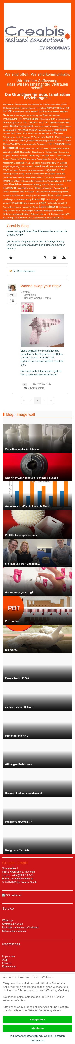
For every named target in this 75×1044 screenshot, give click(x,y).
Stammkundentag (42, 210)
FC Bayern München (43, 188)
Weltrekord (60, 177)
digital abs (60, 174)
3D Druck (35, 137)
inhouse (34, 111)
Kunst (31, 191)
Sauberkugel (52, 199)
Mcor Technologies (24, 210)
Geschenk (19, 163)
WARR (13, 144)
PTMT (6, 170)
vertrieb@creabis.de (22, 878)
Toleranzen (27, 207)
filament (23, 217)
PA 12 (27, 163)
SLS (51, 133)
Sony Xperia (31, 196)
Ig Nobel (67, 195)
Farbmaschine (58, 214)
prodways (8, 199)
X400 (5, 126)
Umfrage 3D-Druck (12, 923)
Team (52, 184)
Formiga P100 (12, 217)
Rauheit (65, 123)
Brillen (42, 202)
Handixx (64, 111)
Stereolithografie (34, 115)
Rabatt (65, 192)
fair (41, 104)
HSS (22, 166)
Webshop (7, 920)
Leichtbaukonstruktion (34, 174)
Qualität (29, 140)
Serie (6, 115)
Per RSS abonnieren (23, 271)
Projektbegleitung (11, 166)
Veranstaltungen (55, 181)
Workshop (8, 152)
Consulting (42, 159)
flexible (37, 133)
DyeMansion (64, 207)
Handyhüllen (55, 148)
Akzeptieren (37, 1019)
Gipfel (46, 126)
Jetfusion (60, 184)
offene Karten (14, 207)
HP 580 (22, 159)
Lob (48, 214)
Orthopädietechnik (11, 108)
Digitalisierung (38, 152)
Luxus (42, 137)
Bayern (46, 148)
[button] (45, 257)
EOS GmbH (16, 133)
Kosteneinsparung (22, 199)
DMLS (31, 133)
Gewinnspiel (59, 129)
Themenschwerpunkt (27, 144)
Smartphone (63, 152)
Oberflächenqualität (21, 126)
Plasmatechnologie (21, 177)
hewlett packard (10, 174)
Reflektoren (27, 188)
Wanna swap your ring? (41, 286)
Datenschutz (9, 966)
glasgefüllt (7, 177)
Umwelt (37, 166)
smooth (45, 184)
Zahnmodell (18, 111)
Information (55, 195)
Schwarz (23, 170)
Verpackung (33, 155)
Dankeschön (41, 181)
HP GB (39, 148)
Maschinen (8, 163)
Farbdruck (59, 144)
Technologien (21, 104)
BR (11, 115)
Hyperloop (38, 126)
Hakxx (43, 214)
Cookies (6, 963)
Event (30, 218)
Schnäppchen (9, 137)
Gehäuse (60, 140)
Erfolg (21, 174)
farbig (68, 144)
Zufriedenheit (40, 217)
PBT (51, 144)
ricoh (5, 184)
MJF (41, 123)
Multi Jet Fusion (11, 140)
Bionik (35, 207)
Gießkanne (46, 163)
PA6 (54, 163)
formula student (31, 119)
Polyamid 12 (52, 170)
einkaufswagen (64, 155)
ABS (22, 140)
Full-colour (35, 163)
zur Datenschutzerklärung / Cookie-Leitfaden (37, 1035)
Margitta (25, 291)
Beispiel (45, 133)
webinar (11, 211)
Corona (63, 163)
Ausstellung (33, 104)
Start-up (51, 159)
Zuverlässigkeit (31, 203)
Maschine (23, 156)
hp (43, 199)
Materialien (50, 174)
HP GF (53, 156)
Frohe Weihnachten (27, 130)
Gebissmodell (9, 130)
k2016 (65, 166)
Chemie (14, 155)
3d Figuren (67, 137)
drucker (28, 166)
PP (10, 111)
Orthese (61, 108)
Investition (54, 112)
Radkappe (44, 155)
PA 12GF (50, 137)
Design (7, 181)
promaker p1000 (59, 104)
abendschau (56, 123)
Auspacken (59, 188)
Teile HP (24, 191)
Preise (58, 137)
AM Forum (31, 159)
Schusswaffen (27, 181)
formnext (10, 148)
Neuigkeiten (25, 152)
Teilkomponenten (42, 191)
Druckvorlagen (28, 108)
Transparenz (42, 144)
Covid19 (15, 159)
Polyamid (35, 214)
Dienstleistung (37, 177)
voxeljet (6, 133)
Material (51, 140)
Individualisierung (27, 148)
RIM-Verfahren (58, 119)
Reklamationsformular (14, 931)
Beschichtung (44, 130)
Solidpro (47, 104)
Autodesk (7, 196)
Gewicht (59, 159)
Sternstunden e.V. (55, 217)
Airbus (27, 112)
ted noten (14, 170)
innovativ (52, 107)
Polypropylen (10, 119)
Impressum (8, 956)
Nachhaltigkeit (20, 115)
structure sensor (36, 170)
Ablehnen (37, 1028)
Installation (43, 195)
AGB (5, 959)
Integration (14, 192)
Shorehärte (45, 119)
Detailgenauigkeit (12, 214)
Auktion (36, 199)
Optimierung (57, 210)
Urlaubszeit (17, 203)
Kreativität (8, 188)
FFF (63, 170)
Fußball (56, 115)
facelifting (15, 181)
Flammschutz (51, 152)
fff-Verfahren (15, 184)
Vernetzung (56, 191)
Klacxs (18, 123)
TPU (46, 122)
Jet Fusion (44, 111)
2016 (25, 133)
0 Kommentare (36, 388)
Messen (58, 133)
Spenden (47, 115)
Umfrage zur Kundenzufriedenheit (20, 927)
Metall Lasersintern (52, 166)
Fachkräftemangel (55, 203)
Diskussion (49, 177)
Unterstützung (40, 140)
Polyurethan (8, 104)
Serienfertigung (23, 137)
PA (58, 163)
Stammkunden (18, 196)
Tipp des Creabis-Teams (37, 298)
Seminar (65, 148)
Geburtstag (9, 122)
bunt (68, 119)
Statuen (6, 159)
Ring (5, 210)
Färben (26, 214)
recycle (6, 155)
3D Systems (65, 126)
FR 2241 (67, 181)
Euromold (54, 126)
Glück (16, 152)
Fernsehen (41, 108)
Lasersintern (48, 206)
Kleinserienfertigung (32, 184)
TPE (20, 119)
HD (15, 188)
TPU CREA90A (30, 122)
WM (19, 188)
